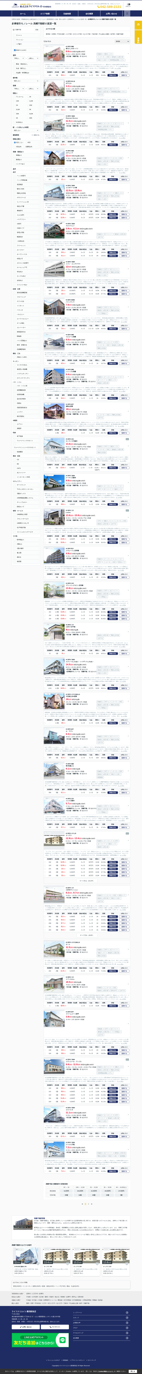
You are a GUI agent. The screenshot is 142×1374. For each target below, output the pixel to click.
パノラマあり (20, 164)
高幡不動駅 (119, 34)
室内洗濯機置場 (22, 292)
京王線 (69, 56)
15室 (107, 1195)
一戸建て (19, 44)
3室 (121, 1195)
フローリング (21, 297)
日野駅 (54, 34)
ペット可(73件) (60, 1286)
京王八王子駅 (77, 34)
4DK (30, 118)
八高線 (40, 1300)
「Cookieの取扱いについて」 (105, 1371)
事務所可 (20, 210)
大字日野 (35, 1297)
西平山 (74, 1297)
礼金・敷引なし (21, 68)
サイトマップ (92, 1360)
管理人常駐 (20, 232)
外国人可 (20, 258)
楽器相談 (20, 184)
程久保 (73, 81)
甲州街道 (38, 1303)
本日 (29, 142)
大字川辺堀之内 (75, 694)
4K (17, 118)
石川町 (41, 1297)
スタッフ (76, 1317)
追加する (124, 75)
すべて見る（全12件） (87, 881)
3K (30, 109)
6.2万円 (66, 1191)
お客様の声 (76, 1323)
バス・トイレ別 (22, 386)
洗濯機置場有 (21, 349)
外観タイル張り (22, 357)
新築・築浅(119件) (48, 1286)
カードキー (20, 250)
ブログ (75, 1328)
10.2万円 (80, 1191)
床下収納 (20, 436)
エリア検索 (45, 14)
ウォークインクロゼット (25, 440)
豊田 (46, 1297)
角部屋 (19, 561)
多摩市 (41, 1293)
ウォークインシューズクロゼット (25, 447)
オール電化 (20, 323)
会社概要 (89, 14)
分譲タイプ (20, 228)
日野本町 (81, 1297)
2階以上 (19, 544)
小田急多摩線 (86, 1300)
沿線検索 (67, 14)
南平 (72, 404)
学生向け (20, 272)
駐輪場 (19, 336)
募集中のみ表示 (21, 50)
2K (17, 105)
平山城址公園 (73, 1303)
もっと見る (118, 68)
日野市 (69, 46)
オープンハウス (22, 254)
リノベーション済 (23, 202)
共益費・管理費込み (22, 73)
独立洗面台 (20, 416)
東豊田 (73, 300)
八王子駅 (69, 34)
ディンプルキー (22, 502)
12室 (80, 1195)
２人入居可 (20, 215)
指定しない (19, 142)
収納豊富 (20, 452)
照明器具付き (21, 332)
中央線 (28, 1300)
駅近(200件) (17, 1286)
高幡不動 (75, 56)
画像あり (19, 155)
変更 (36, 30)
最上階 (19, 553)
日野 (32, 1303)
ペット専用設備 (22, 180)
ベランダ (20, 310)
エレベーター (21, 327)
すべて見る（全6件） (87, 935)
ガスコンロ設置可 (23, 263)
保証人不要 (20, 206)
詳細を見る (112, 75)
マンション (19, 40)
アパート (19, 35)
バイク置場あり (22, 340)
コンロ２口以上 (22, 365)
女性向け (20, 280)
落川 (72, 548)
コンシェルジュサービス (25, 532)
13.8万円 (108, 1191)
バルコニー (20, 314)
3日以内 (18, 146)
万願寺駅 (95, 34)
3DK (17, 114)
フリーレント (21, 245)
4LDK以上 (19, 122)
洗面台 (19, 403)
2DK (30, 105)
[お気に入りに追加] (38, 1263)
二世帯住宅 (20, 241)
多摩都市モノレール (73, 381)
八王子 (44, 1303)
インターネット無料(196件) (32, 1286)
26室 (93, 1195)
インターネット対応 (23, 477)
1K (30, 97)
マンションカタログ (54, 1360)
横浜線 (60, 1300)
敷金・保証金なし (22, 64)
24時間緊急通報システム (25, 498)
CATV (19, 468)
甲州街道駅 (61, 34)
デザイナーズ (21, 197)
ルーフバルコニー (23, 319)
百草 (72, 583)
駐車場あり (20, 539)
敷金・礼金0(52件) (73, 1286)
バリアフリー (21, 219)
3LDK (31, 114)
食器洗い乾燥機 (22, 369)
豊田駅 (48, 34)
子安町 (28, 1297)
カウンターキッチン (23, 378)
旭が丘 (57, 1297)
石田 (72, 439)
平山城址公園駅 (104, 34)
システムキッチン (23, 373)
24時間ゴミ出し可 (23, 523)
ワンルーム (19, 97)
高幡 (72, 46)
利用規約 (65, 1360)
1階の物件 (20, 548)
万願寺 (73, 116)
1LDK (31, 101)
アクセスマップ (78, 1333)
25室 (66, 1195)
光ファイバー (21, 472)
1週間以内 (28, 146)
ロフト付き (20, 301)
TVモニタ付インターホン (25, 489)
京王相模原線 (76, 1300)
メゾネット (20, 305)
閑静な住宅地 (21, 193)
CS (18, 459)
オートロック (21, 485)
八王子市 (35, 1293)
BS (18, 464)
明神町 (63, 1297)
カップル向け (21, 276)
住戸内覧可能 (21, 527)
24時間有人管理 (22, 514)
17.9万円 (121, 1191)
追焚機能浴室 (21, 390)
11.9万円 (94, 1191)
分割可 (19, 224)
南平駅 (113, 34)
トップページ (77, 1312)
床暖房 (19, 428)
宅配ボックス (21, 493)
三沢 (72, 510)
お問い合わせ (111, 14)
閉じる (133, 1371)
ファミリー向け (22, 285)
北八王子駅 (86, 34)
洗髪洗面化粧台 (22, 407)
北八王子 (59, 1303)
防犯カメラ (20, 506)
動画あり (19, 159)
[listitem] (26, 1261)
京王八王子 (51, 1303)
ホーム (23, 14)
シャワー (20, 412)
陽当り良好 (20, 189)
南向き (19, 557)
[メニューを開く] (127, 13)
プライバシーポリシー (78, 1360)
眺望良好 (20, 237)
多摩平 (68, 1297)
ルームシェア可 (22, 267)
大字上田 (73, 833)
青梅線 (94, 1300)
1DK (17, 101)
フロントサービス (23, 519)
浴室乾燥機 (20, 394)
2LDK (18, 109)
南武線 (100, 1300)
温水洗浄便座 (21, 399)
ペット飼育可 (21, 176)
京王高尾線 (67, 1300)
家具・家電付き (22, 345)
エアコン (20, 424)
